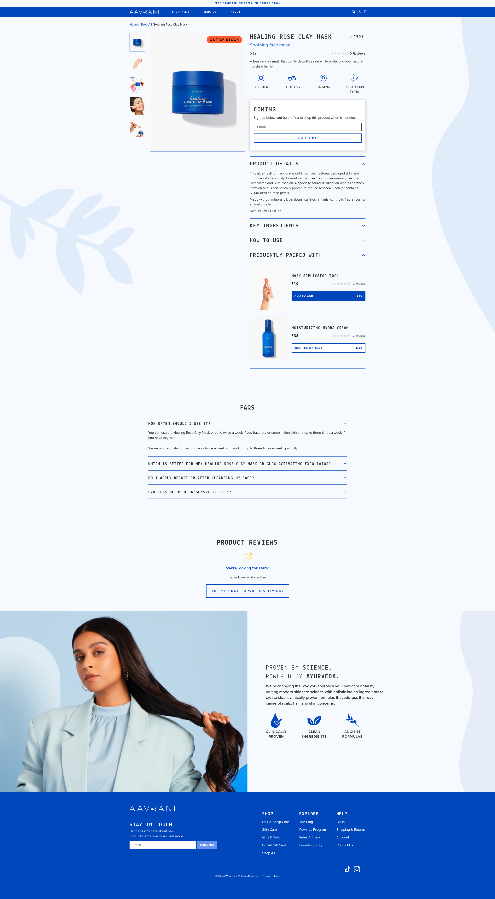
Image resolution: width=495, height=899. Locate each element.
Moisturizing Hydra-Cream (320, 328)
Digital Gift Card (274, 845)
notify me (307, 138)
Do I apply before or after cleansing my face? (201, 478)
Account (342, 837)
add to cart (328, 296)
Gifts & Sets (271, 837)
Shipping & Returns (350, 829)
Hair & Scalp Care (275, 821)
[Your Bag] (365, 11)
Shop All (146, 24)
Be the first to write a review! (248, 591)
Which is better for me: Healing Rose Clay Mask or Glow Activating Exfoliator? (239, 464)
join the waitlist (328, 348)
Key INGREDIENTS (274, 226)
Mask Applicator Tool (315, 276)
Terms (277, 876)
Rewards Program (312, 829)
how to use (266, 240)
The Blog (306, 821)
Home (134, 24)
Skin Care (269, 829)
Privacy (266, 876)
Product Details (274, 164)
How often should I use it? (179, 424)
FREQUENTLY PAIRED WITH (286, 255)
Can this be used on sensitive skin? (189, 492)
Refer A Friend (310, 837)
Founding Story (311, 845)
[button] (354, 11)
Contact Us (344, 845)
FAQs (340, 821)
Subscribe (207, 845)
